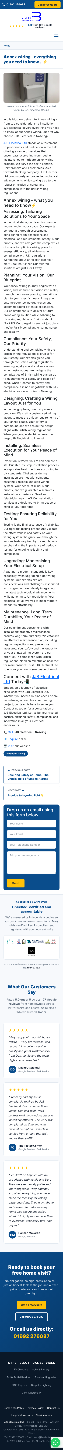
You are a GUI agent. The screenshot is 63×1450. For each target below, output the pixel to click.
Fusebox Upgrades (45, 1377)
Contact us (53, 1407)
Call (10, 732)
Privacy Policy (35, 1407)
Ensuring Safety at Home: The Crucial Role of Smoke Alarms (28, 776)
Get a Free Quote (47, 4)
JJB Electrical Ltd (15, 143)
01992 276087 (15, 4)
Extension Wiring (15, 753)
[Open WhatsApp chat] (55, 1442)
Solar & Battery (40, 1369)
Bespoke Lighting (41, 1385)
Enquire (13, 739)
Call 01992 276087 (32, 1316)
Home (7, 45)
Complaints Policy (14, 1407)
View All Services (31, 1392)
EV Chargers (21, 1369)
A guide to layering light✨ (26, 795)
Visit (11, 746)
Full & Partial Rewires (18, 1377)
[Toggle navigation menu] (56, 36)
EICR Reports (19, 1385)
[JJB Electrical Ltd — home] (31, 16)
